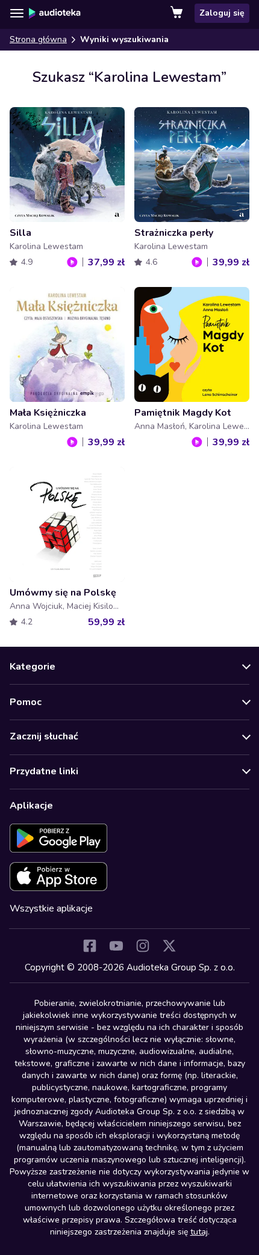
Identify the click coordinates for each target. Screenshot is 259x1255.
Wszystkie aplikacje (51, 908)
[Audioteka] (55, 13)
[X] (169, 946)
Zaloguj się (222, 13)
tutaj (199, 1232)
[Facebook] (90, 946)
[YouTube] (116, 946)
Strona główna (38, 39)
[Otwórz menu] (17, 13)
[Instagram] (143, 946)
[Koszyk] (177, 13)
